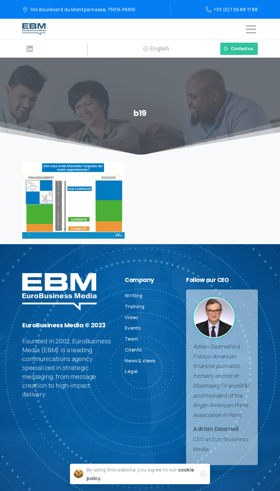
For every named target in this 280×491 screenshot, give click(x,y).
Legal (131, 371)
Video (131, 317)
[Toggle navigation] (251, 29)
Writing (133, 295)
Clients (133, 349)
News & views (140, 360)
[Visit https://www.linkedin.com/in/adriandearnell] (30, 49)
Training (134, 306)
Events (133, 328)
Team (131, 339)
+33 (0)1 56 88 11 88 (235, 9)
